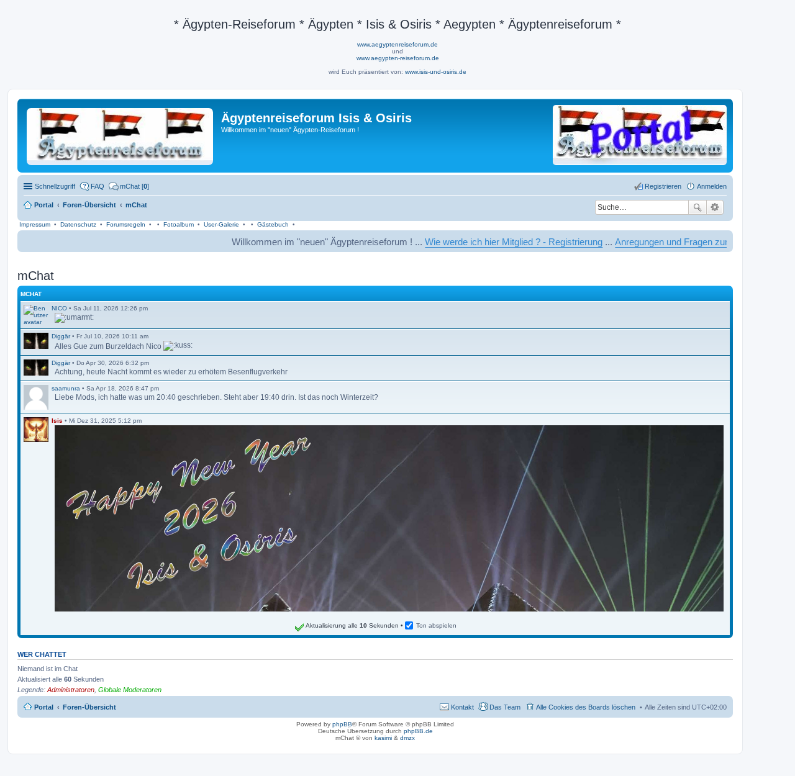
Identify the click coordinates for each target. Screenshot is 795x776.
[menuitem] (129, 186)
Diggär (61, 336)
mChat (31, 294)
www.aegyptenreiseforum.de (397, 44)
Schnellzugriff (55, 186)
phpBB (342, 724)
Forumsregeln (125, 224)
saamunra (66, 388)
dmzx (407, 737)
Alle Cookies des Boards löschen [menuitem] (585, 707)
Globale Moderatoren (129, 689)
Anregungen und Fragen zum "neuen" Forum (680, 242)
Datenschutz (78, 224)
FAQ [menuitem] (97, 186)
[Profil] (36, 315)
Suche (697, 207)
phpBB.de (418, 731)
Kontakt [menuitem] (462, 707)
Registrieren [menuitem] (663, 186)
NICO (59, 308)
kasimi (383, 737)
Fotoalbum (178, 224)
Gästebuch (273, 224)
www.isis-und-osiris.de (435, 71)
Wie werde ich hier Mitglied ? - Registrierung (489, 242)
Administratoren (70, 689)
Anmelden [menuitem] (712, 186)
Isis (57, 420)
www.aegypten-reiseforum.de (398, 58)
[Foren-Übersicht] (120, 134)
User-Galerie (221, 224)
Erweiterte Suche (715, 207)
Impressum (34, 224)
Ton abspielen (436, 625)
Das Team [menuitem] (504, 707)
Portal (43, 205)
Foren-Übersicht (89, 707)
